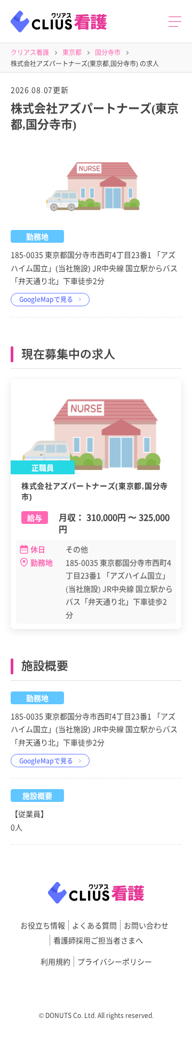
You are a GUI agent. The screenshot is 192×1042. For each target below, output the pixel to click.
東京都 (72, 52)
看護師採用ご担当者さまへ (98, 940)
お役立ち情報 (42, 925)
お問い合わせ (146, 925)
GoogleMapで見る (46, 299)
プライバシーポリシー (114, 961)
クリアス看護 (30, 52)
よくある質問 (94, 925)
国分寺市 (108, 52)
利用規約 (55, 961)
